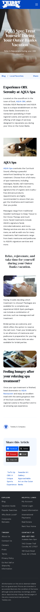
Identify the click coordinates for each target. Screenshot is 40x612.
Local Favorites (16, 76)
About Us (6, 536)
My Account (27, 501)
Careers (5, 545)
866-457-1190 (28, 536)
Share (35, 76)
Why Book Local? (9, 514)
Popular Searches (9, 510)
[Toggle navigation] (36, 4)
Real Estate (27, 522)
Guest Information (30, 510)
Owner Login (27, 506)
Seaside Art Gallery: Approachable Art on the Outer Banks (25, 478)
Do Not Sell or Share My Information (8, 565)
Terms (4, 554)
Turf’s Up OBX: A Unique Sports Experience (12, 478)
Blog (4, 76)
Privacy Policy (8, 558)
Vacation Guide (8, 506)
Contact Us (7, 541)
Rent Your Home (29, 526)
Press (4, 549)
